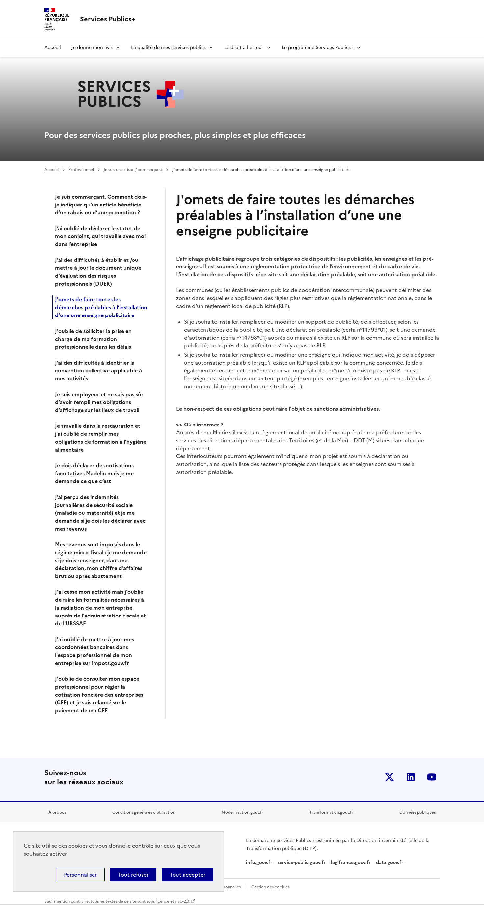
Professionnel (81, 170)
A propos (57, 812)
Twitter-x (389, 777)
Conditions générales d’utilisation (143, 812)
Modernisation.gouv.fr (242, 812)
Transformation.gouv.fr (331, 812)
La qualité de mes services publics (168, 47)
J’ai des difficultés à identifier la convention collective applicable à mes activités (98, 370)
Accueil (52, 47)
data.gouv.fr (390, 862)
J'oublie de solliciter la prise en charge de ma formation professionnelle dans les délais (93, 339)
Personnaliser (80, 875)
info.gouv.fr (259, 862)
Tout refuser (133, 875)
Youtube (432, 777)
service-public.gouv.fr (302, 862)
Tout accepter (187, 875)
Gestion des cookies (270, 887)
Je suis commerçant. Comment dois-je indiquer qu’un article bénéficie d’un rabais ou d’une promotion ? (101, 204)
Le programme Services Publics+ (317, 47)
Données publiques (417, 812)
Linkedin (410, 777)
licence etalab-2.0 (172, 901)
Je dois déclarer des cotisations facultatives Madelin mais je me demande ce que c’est (94, 473)
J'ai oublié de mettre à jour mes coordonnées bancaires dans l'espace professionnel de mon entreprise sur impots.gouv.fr (94, 651)
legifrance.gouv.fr (351, 862)
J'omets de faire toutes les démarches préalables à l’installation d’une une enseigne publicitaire (101, 307)
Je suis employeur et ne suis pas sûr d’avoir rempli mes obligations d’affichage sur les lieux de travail (99, 402)
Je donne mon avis (92, 47)
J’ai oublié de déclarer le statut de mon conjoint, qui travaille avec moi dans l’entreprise (100, 236)
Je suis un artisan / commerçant (133, 170)
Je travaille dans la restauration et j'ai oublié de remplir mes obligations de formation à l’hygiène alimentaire (100, 437)
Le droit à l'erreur (243, 47)
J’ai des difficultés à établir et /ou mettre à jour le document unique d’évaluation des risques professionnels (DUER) (98, 272)
